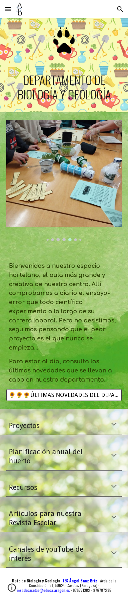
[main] (64, 87)
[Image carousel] (64, 181)
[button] (8, 9)
